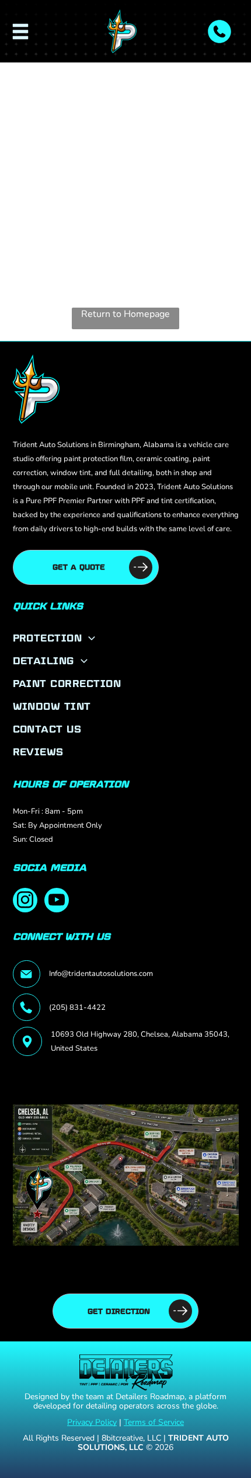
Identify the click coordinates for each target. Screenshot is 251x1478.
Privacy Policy (92, 1422)
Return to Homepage (125, 314)
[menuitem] (126, 637)
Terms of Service (154, 1422)
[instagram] (25, 901)
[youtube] (56, 901)
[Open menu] (20, 31)
